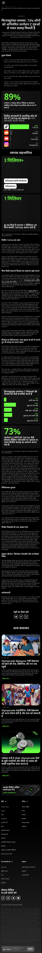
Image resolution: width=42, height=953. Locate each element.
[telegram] (16, 617)
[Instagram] (8, 898)
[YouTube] (18, 898)
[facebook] (21, 617)
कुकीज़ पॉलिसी (7, 950)
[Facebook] (3, 898)
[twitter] (26, 617)
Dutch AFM (32, 291)
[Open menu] (3, 3)
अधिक (5, 679)
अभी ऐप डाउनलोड (9, 793)
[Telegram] (13, 898)
